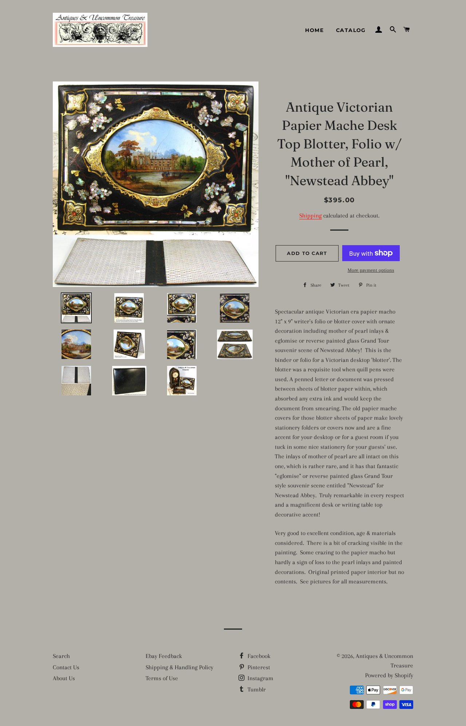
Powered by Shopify (389, 675)
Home (314, 30)
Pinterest (258, 667)
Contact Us (66, 667)
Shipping (310, 215)
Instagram (259, 678)
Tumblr (256, 689)
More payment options (371, 270)
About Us (64, 678)
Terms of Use (162, 678)
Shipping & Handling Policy (179, 667)
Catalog (351, 30)
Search (61, 656)
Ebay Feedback (164, 656)
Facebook (258, 656)
